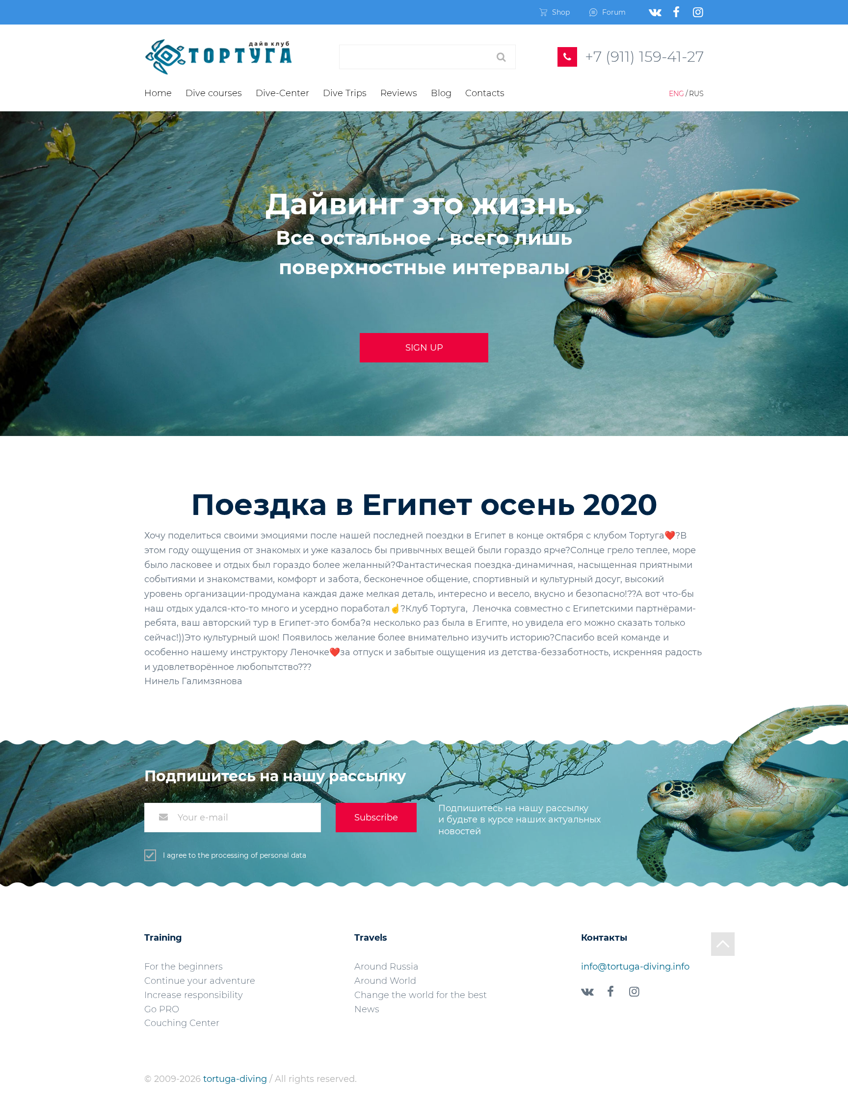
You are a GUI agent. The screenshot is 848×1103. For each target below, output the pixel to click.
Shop (561, 12)
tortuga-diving (236, 1079)
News (366, 1009)
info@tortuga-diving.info (635, 966)
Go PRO (161, 1009)
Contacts (484, 93)
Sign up (424, 347)
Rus (696, 93)
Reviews (398, 93)
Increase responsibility (193, 995)
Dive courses (214, 93)
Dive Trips (345, 93)
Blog (441, 93)
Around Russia (386, 966)
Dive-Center (282, 93)
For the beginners (183, 966)
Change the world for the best (420, 995)
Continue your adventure (199, 980)
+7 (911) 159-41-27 (644, 57)
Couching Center (181, 1023)
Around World (385, 980)
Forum (614, 12)
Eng (676, 93)
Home (158, 93)
